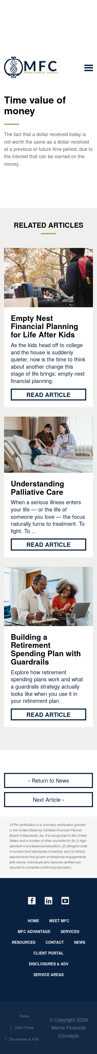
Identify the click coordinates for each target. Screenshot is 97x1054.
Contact (55, 942)
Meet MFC (59, 920)
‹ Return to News (48, 780)
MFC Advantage (34, 931)
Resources (23, 942)
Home (33, 920)
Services (70, 931)
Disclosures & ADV (48, 963)
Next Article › (48, 799)
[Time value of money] (31, 67)
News (79, 942)
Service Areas (48, 974)
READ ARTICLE (48, 394)
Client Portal (48, 953)
